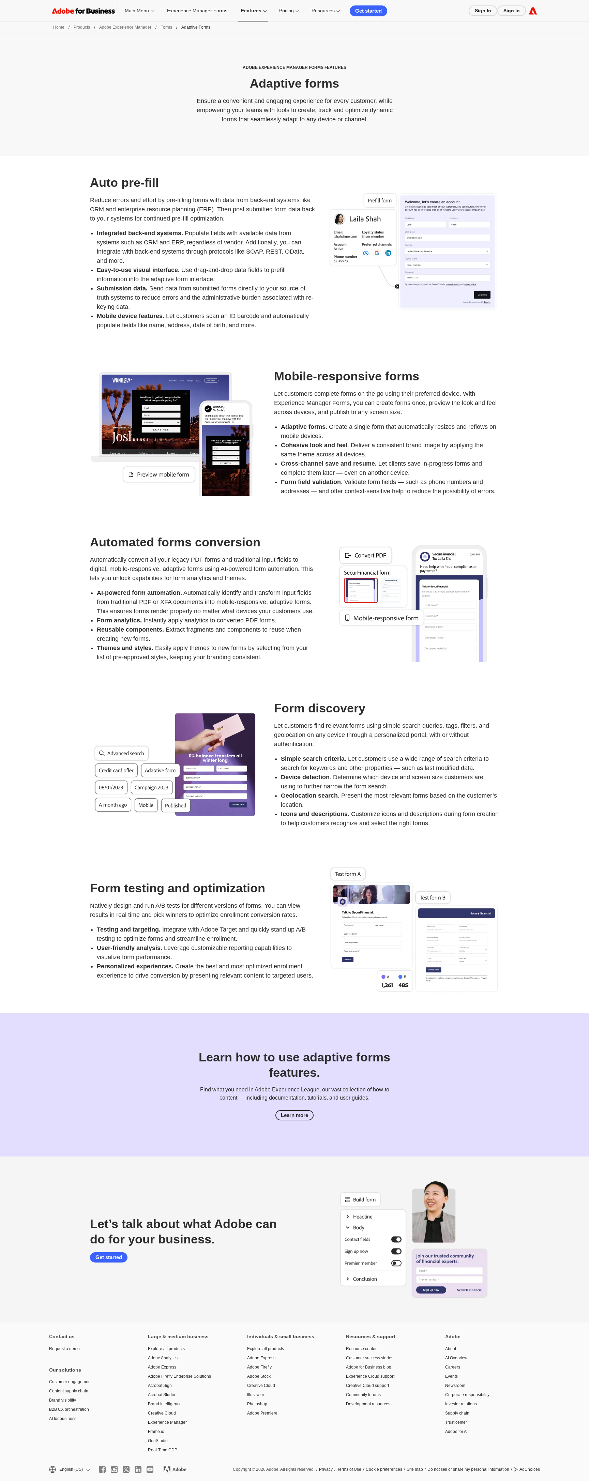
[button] (69, 1469)
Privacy (326, 1469)
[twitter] (126, 1469)
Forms (166, 27)
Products (82, 27)
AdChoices (529, 1469)
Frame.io (156, 1431)
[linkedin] (138, 1469)
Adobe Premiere (262, 1413)
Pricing (286, 10)
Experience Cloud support (370, 1376)
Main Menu (137, 10)
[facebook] (102, 1469)
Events (451, 1376)
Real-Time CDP (162, 1450)
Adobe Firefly (259, 1367)
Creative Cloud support (367, 1385)
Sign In (483, 10)
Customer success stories (369, 1358)
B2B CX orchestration (69, 1409)
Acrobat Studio (161, 1394)
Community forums (363, 1394)
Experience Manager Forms (197, 10)
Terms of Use (349, 1469)
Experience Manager (167, 1422)
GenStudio (158, 1440)
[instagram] (114, 1469)
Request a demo (64, 1348)
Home (58, 27)
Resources (323, 10)
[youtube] (150, 1469)
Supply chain (457, 1413)
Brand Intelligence (165, 1404)
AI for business (62, 1418)
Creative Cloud (162, 1413)
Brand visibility (62, 1400)
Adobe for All (457, 1431)
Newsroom (455, 1385)
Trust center (456, 1422)
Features (251, 10)
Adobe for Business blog (368, 1367)
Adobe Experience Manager (125, 27)
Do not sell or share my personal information (468, 1469)
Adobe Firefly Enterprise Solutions (179, 1376)
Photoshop (257, 1404)
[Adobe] (533, 10)
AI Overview (456, 1358)
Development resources (368, 1404)
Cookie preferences (384, 1469)
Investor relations (461, 1404)
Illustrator (255, 1394)
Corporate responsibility (467, 1394)
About (450, 1348)
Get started (368, 11)
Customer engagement (70, 1381)
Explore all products (166, 1348)
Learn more (294, 1115)
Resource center (361, 1348)
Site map (415, 1469)
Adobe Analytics (163, 1358)
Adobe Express (162, 1367)
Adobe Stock (259, 1376)
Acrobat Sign (160, 1385)
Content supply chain (68, 1391)
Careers (452, 1367)
